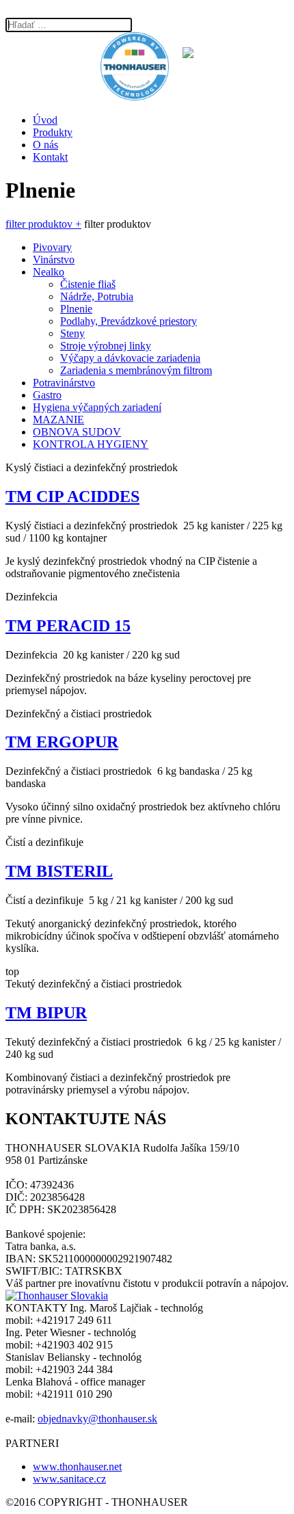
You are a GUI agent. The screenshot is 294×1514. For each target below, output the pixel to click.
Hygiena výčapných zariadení (97, 407)
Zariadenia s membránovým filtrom (136, 370)
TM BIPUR (46, 1013)
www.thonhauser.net (77, 1466)
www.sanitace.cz (69, 1479)
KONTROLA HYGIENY (90, 444)
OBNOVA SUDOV (77, 432)
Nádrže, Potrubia (96, 296)
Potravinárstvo (64, 382)
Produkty (52, 132)
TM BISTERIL (59, 871)
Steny (72, 333)
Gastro (47, 395)
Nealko (48, 272)
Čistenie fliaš (88, 284)
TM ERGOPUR (61, 742)
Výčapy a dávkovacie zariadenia (130, 358)
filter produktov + (43, 224)
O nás (45, 144)
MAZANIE (58, 419)
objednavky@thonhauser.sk (97, 1418)
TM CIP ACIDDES (72, 496)
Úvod (45, 120)
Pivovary (52, 247)
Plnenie (76, 309)
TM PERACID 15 (68, 626)
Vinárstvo (54, 259)
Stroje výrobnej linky (105, 345)
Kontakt (50, 157)
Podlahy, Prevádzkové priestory (128, 321)
